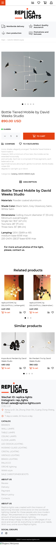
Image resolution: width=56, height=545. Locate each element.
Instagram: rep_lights (14, 400)
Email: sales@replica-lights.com (21, 403)
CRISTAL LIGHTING (10, 451)
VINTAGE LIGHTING (10, 455)
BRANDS (5, 425)
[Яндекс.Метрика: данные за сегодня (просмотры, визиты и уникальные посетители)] (9, 543)
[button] (22, 104)
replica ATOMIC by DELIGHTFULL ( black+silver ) (41, 304)
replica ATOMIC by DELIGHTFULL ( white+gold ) (13, 304)
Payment (5, 491)
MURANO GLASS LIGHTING (14, 448)
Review (4, 483)
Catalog (14, 174)
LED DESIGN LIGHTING (12, 444)
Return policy (7, 494)
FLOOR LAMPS (8, 440)
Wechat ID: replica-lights (16, 397)
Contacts (5, 498)
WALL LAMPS (7, 429)
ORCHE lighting (9, 466)
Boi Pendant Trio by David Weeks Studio (40, 359)
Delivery (5, 487)
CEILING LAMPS (8, 436)
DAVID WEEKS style (26, 174)
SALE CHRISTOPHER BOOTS (15, 474)
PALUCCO (6, 463)
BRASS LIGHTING (9, 459)
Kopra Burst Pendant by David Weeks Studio (13, 359)
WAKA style (7, 470)
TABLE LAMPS (8, 432)
